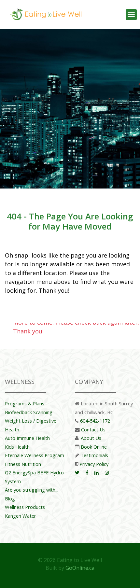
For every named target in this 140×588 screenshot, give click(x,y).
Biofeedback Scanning (28, 412)
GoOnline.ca (79, 567)
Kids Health (17, 446)
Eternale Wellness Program (34, 455)
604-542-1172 (95, 420)
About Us (91, 438)
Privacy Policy (93, 464)
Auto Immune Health (27, 438)
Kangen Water (20, 515)
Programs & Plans (24, 403)
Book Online (94, 446)
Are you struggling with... (31, 489)
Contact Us (93, 429)
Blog (10, 498)
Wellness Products (25, 507)
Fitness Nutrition (23, 464)
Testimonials (94, 455)
